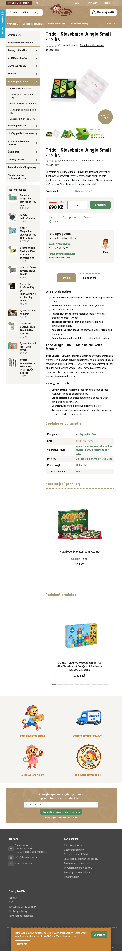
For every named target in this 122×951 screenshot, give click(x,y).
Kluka (79, 465)
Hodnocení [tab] (89, 278)
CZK (77, 3)
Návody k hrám (71, 876)
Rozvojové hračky (17, 50)
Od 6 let (98, 458)
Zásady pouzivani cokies (77, 872)
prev (48, 538)
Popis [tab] (66, 278)
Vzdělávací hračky (17, 58)
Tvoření (12, 73)
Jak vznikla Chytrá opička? (22, 906)
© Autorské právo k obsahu (78, 867)
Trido (56, 165)
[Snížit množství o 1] (70, 205)
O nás (11, 902)
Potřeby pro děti (16, 159)
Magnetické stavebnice (20, 42)
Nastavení (22, 943)
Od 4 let (89, 458)
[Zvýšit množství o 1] (84, 205)
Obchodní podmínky (74, 849)
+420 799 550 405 (59, 244)
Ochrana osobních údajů (76, 854)
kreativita (99, 446)
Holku (86, 465)
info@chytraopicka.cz (62, 253)
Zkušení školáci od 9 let (22, 118)
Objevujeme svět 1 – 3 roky (21, 96)
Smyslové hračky (17, 66)
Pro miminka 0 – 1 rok (21, 88)
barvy (88, 449)
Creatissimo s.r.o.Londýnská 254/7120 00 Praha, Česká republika (31, 848)
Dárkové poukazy (73, 845)
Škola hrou (13, 151)
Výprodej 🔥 (14, 35)
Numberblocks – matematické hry (17, 176)
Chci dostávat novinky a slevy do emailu (61, 812)
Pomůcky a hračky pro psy (22, 167)
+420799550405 (23, 863)
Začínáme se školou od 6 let (23, 111)
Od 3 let (80, 458)
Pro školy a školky (17, 911)
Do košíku (100, 204)
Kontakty (13, 897)
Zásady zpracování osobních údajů (61, 817)
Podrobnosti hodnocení (92, 160)
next (111, 538)
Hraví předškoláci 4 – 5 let (23, 103)
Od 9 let (107, 458)
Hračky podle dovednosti (21, 133)
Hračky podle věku (18, 81)
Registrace (109, 3)
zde (74, 936)
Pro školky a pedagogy (18, 3)
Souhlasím (99, 934)
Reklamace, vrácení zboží (77, 863)
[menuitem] (13, 24)
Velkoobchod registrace (20, 915)
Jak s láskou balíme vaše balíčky (81, 858)
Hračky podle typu (17, 125)
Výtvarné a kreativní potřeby (18, 143)
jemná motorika (84, 446)
